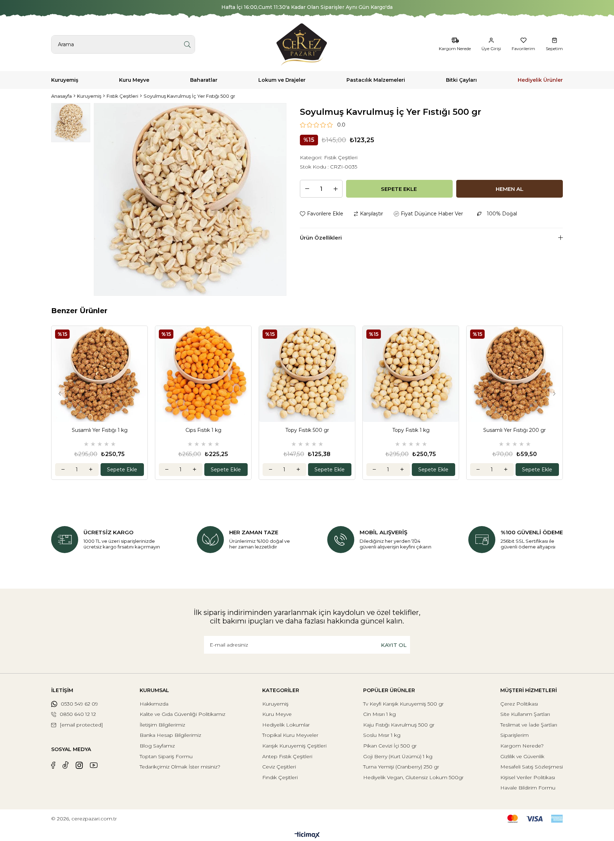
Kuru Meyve (277, 714)
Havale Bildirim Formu (527, 787)
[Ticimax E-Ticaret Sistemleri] (307, 835)
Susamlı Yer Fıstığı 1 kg (100, 430)
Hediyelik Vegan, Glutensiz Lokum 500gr (413, 777)
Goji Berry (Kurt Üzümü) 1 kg (397, 756)
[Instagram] (79, 765)
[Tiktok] (66, 765)
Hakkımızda (154, 704)
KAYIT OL (393, 645)
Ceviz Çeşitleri (279, 767)
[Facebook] (53, 765)
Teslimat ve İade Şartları (528, 725)
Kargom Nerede (455, 48)
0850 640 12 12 (78, 714)
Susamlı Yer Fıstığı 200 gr (514, 430)
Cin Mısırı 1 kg (379, 714)
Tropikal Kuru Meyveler (290, 735)
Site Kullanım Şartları (525, 714)
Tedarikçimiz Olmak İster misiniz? (180, 767)
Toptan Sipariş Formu (166, 756)
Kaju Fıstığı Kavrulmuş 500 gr (399, 725)
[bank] (535, 819)
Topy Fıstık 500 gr (307, 430)
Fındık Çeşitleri (280, 777)
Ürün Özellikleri (321, 237)
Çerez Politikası (519, 704)
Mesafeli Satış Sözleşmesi (531, 767)
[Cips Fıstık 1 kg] (203, 374)
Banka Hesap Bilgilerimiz (170, 735)
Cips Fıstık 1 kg (203, 430)
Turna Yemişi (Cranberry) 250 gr (401, 767)
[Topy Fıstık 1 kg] (411, 374)
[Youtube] (94, 765)
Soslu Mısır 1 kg (381, 735)
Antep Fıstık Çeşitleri (287, 756)
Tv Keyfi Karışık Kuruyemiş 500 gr (403, 704)
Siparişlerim (514, 735)
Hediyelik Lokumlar (286, 725)
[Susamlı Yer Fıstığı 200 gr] (514, 374)
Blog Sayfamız (157, 746)
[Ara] (187, 44)
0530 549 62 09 (79, 704)
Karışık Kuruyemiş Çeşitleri (294, 746)
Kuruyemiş (275, 704)
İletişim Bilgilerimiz (162, 725)
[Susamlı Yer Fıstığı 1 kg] (99, 374)
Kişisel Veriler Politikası (527, 777)
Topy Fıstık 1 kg (411, 430)
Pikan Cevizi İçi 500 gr (390, 746)
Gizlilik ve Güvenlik (522, 756)
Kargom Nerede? (522, 746)
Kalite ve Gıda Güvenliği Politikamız (182, 714)
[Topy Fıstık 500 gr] (307, 374)
